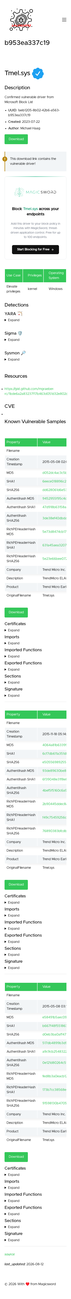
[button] (61, 19)
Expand (13, 320)
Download (16, 139)
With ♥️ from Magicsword (36, 1284)
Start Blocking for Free (33, 249)
